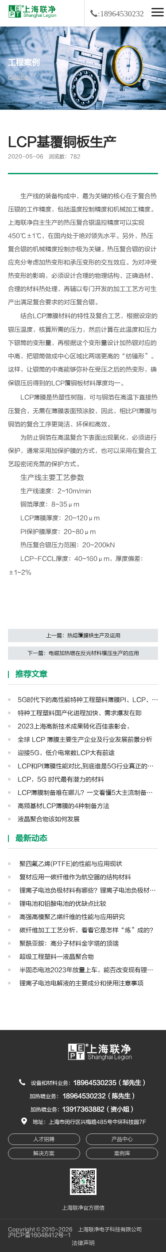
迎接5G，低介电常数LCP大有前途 (66, 753)
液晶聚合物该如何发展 (49, 819)
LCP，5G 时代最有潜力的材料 (61, 779)
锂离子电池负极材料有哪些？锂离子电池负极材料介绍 (88, 890)
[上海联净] (33, 11)
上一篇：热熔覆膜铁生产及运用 (83, 635)
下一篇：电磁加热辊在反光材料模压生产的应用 (83, 653)
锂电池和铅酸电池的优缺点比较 (62, 903)
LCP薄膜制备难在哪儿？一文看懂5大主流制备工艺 (88, 792)
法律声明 (83, 1243)
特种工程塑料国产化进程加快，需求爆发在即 (80, 713)
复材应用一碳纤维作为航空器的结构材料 (74, 877)
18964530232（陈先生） (100, 1096)
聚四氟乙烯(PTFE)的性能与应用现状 (70, 864)
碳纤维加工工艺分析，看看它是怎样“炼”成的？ (87, 930)
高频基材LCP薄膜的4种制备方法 (63, 806)
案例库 (122, 1153)
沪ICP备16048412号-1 (39, 1235)
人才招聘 (43, 1139)
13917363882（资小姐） (98, 1109)
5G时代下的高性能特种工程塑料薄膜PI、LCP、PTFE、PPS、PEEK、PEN (88, 700)
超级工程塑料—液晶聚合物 (56, 957)
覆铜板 (74, 383)
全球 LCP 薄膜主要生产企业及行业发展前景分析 (85, 739)
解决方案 (43, 1153)
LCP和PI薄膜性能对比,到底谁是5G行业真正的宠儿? (88, 766)
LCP (39, 316)
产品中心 (122, 1139)
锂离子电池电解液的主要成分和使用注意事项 (80, 983)
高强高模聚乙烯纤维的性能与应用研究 (71, 917)
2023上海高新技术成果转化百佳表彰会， (75, 726)
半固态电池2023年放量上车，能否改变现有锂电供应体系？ (88, 970)
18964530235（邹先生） (110, 1083)
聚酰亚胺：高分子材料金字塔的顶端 (68, 943)
